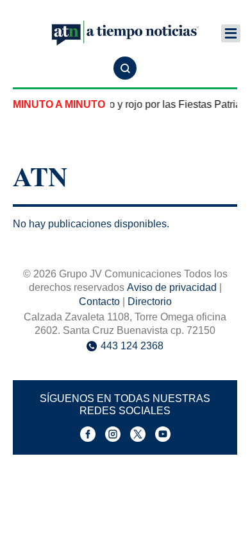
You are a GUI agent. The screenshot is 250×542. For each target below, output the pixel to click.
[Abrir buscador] (125, 68)
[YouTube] (163, 434)
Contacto (99, 301)
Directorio (150, 301)
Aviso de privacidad (172, 287)
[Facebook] (88, 434)
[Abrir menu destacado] (230, 33)
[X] (138, 434)
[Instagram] (113, 434)
